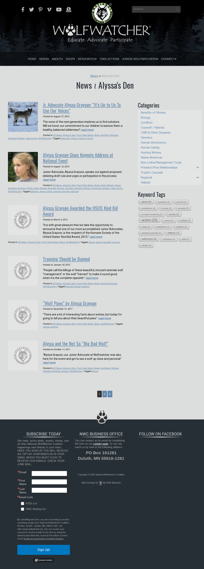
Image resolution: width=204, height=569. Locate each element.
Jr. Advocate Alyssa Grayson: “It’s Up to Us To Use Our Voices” (82, 107)
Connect (168, 58)
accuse (167, 208)
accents (181, 202)
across (174, 214)
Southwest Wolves (100, 188)
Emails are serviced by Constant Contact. (44, 538)
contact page (100, 443)
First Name (22, 482)
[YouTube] (59, 9)
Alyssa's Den (69, 135)
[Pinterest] (40, 9)
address (34, 191)
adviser (146, 245)
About (56, 58)
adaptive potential (151, 233)
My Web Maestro (112, 482)
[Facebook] (23, 9)
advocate (65, 138)
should (77, 286)
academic (164, 202)
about (146, 201)
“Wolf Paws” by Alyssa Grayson (69, 303)
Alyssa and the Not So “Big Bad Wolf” (75, 343)
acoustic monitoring (152, 214)
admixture (169, 239)
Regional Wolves (16, 138)
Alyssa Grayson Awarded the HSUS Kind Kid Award (80, 210)
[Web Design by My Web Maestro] (100, 482)
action (150, 220)
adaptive (181, 227)
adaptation (163, 227)
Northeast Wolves (109, 368)
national (74, 191)
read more (87, 129)
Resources (86, 58)
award (99, 242)
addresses (149, 239)
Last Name (22, 491)
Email (22, 472)
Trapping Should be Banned (66, 258)
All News (57, 135)
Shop (70, 58)
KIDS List (31, 503)
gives (49, 191)
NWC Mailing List (36, 509)
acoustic (183, 208)
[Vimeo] (49, 9)
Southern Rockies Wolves (77, 188)
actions (169, 220)
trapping (85, 286)
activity (185, 220)
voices (90, 138)
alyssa (74, 138)
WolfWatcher (44, 138)
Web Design (88, 482)
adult (185, 239)
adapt (146, 227)
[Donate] (68, 9)
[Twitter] (31, 9)
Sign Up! (43, 549)
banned (69, 286)
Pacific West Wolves (36, 188)
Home (32, 58)
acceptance (148, 208)
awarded (107, 242)
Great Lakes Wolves (104, 185)
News (43, 58)
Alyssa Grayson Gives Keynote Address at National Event (78, 157)
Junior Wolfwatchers (139, 58)
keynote (66, 191)
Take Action (109, 58)
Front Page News (84, 135)
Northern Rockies (109, 135)
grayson (82, 138)
